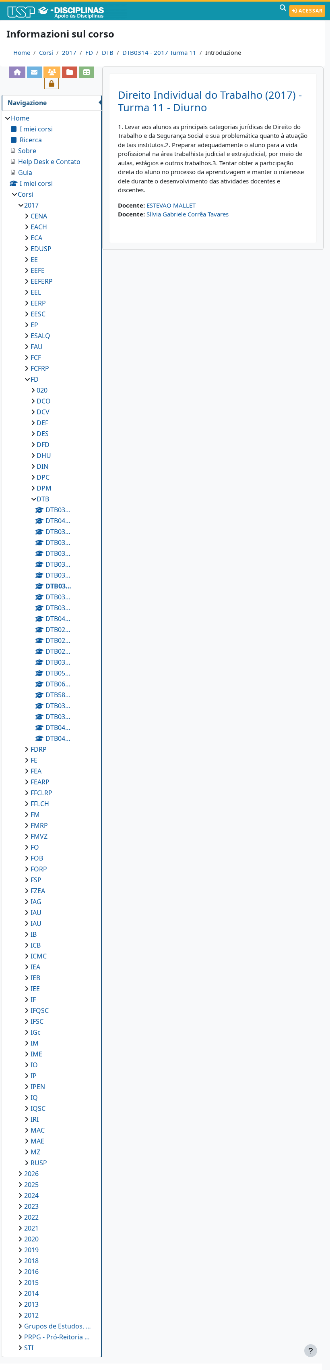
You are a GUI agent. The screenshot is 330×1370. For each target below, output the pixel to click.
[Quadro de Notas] (86, 72)
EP (34, 324)
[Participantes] (51, 72)
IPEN (38, 1086)
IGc (36, 1032)
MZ (35, 1152)
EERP (38, 303)
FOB (37, 858)
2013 (31, 1304)
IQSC (38, 1108)
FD (89, 52)
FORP (39, 869)
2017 (69, 52)
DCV (43, 411)
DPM (44, 488)
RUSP (39, 1162)
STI (28, 1347)
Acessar (310, 10)
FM (35, 814)
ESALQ (40, 335)
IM (35, 1043)
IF (33, 999)
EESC (38, 314)
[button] (282, 11)
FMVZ (39, 836)
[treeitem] (51, 733)
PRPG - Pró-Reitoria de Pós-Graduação (59, 1337)
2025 (31, 1184)
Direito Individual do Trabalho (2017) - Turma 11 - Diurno (210, 101)
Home (21, 52)
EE (34, 259)
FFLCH (40, 803)
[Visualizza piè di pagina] (310, 1350)
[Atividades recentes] (69, 72)
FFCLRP (41, 792)
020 (42, 390)
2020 (31, 1239)
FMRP (39, 825)
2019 (31, 1249)
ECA (36, 237)
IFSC (37, 1021)
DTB (107, 52)
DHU (44, 455)
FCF (36, 357)
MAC (38, 1130)
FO (35, 847)
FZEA (38, 890)
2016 (31, 1271)
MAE (37, 1141)
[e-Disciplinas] (67, 11)
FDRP (39, 749)
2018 (31, 1260)
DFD (43, 444)
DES (43, 433)
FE (34, 760)
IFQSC (40, 1010)
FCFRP (40, 368)
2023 (31, 1206)
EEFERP (42, 281)
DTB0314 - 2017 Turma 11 (159, 52)
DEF (42, 422)
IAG (36, 901)
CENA (39, 216)
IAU (36, 912)
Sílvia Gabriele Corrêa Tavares (187, 214)
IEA (35, 967)
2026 (31, 1173)
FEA (36, 771)
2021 (31, 1228)
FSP (36, 879)
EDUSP (41, 248)
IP (34, 1075)
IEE (35, 988)
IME (36, 1054)
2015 (31, 1282)
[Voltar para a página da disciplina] (17, 72)
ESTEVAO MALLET (171, 205)
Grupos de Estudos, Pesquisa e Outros (59, 1326)
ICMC (39, 956)
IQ (34, 1097)
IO (34, 1064)
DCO (44, 401)
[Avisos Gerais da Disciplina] (34, 72)
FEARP (40, 782)
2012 (31, 1315)
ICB (36, 945)
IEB (35, 977)
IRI (35, 1119)
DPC (43, 477)
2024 (31, 1195)
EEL (36, 292)
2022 (31, 1217)
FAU (37, 346)
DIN (42, 466)
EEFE (38, 270)
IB (34, 934)
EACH (39, 226)
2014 (31, 1293)
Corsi (46, 52)
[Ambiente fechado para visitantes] (51, 83)
